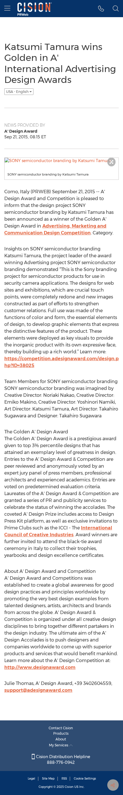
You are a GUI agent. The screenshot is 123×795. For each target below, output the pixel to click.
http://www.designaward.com (40, 667)
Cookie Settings (85, 778)
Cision (69, 787)
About (60, 739)
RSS (64, 778)
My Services (59, 745)
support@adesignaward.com (38, 690)
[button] (101, 8)
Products (61, 733)
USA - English (17, 91)
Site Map (48, 778)
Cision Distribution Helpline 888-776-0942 (62, 759)
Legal (31, 778)
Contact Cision (61, 728)
